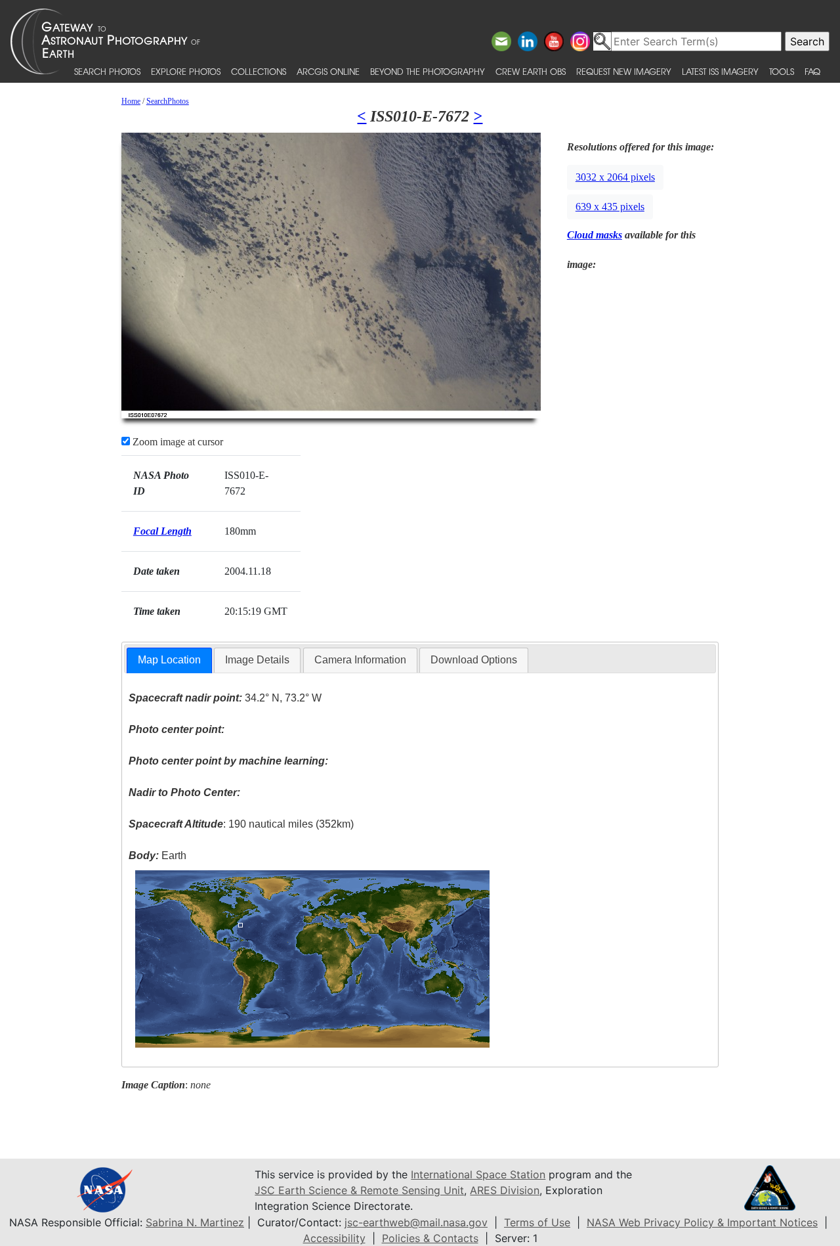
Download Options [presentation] (473, 659)
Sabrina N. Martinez (195, 1222)
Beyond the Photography (427, 71)
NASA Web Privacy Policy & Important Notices (702, 1222)
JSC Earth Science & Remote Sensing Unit (359, 1190)
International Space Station (478, 1174)
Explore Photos (185, 71)
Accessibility (334, 1238)
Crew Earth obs (530, 71)
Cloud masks (594, 234)
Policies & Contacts (430, 1238)
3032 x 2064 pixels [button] (615, 177)
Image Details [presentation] (257, 659)
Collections (258, 71)
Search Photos (107, 71)
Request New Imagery (623, 71)
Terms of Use (537, 1222)
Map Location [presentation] (169, 659)
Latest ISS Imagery (720, 71)
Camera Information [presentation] (360, 659)
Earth (157, 855)
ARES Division (504, 1190)
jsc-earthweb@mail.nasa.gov (416, 1222)
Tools (781, 71)
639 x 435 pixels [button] (610, 206)
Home (130, 101)
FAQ (812, 71)
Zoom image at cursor (176, 441)
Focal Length (162, 531)
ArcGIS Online (328, 71)
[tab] (169, 660)
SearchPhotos (167, 101)
